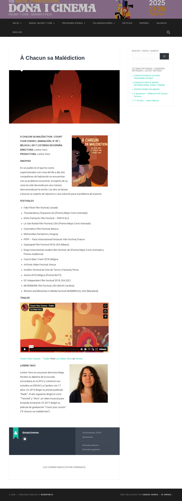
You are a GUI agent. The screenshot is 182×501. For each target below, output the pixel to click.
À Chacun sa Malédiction (52, 58)
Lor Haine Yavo (64, 358)
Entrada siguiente (91, 449)
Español (144, 23)
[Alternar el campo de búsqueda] (168, 32)
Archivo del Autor (24, 438)
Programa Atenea (72, 23)
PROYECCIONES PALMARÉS (147, 89)
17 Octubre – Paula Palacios (146, 100)
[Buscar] (164, 56)
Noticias (127, 23)
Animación (87, 437)
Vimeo (79, 358)
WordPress (47, 495)
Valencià (161, 23)
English (17, 32)
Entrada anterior (90, 445)
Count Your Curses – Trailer (35, 358)
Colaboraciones (102, 23)
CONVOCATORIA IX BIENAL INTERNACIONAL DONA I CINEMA (149, 83)
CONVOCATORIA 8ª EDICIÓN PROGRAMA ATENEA (147, 76)
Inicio (16, 23)
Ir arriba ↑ (167, 495)
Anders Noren (150, 495)
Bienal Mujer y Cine (40, 23)
